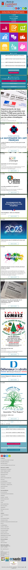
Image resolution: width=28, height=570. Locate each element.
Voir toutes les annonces (13, 449)
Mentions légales (21, 567)
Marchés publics (4, 463)
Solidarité (2, 495)
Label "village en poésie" (5, 470)
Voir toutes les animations (14, 443)
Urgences (3, 540)
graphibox (15, 567)
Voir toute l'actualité (13, 70)
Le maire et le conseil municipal (7, 460)
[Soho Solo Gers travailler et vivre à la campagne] (13, 563)
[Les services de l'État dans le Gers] (23, 559)
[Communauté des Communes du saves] (15, 559)
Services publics (4, 505)
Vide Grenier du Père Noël (7, 348)
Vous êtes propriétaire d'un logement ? (10, 186)
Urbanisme (3, 476)
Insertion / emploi (4, 497)
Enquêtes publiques (5, 461)
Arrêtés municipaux (13, 72)
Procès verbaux (13, 83)
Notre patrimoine (4, 474)
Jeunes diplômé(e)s (5, 504)
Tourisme (2, 479)
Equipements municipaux (6, 469)
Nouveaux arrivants (5, 509)
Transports (3, 488)
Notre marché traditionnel (6, 477)
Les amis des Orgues (5, 528)
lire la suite (14, 150)
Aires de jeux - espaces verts (6, 484)
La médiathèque (4, 481)
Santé (2, 510)
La (13, 14)
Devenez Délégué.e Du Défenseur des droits (11, 376)
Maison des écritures (5, 533)
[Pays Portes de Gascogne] (7, 559)
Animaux (2, 500)
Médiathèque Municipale (6, 535)
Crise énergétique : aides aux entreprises (10, 212)
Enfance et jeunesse (5, 498)
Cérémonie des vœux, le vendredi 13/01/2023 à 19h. (13, 240)
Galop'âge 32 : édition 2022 (7, 415)
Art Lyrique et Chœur (5, 518)
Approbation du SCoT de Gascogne (9, 163)
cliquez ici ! (22, 12)
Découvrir (13, 16)
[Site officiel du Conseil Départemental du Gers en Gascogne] (3, 560)
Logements (3, 507)
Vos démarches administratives (7, 493)
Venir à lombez (4, 542)
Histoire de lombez (4, 472)
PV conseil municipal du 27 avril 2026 (10, 78)
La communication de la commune (8, 465)
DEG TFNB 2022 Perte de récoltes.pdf (8, 120)
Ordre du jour (13, 80)
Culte (2, 502)
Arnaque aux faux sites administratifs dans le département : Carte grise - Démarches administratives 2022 (11, 301)
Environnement (4, 492)
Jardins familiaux (4, 486)
